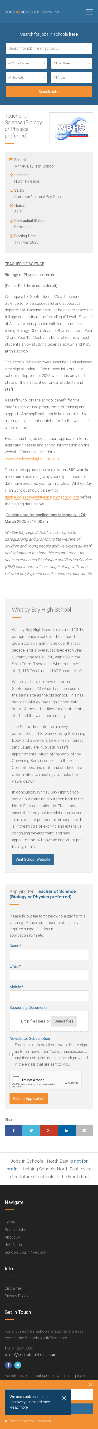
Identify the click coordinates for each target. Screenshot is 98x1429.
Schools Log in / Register (26, 1252)
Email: (15, 966)
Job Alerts (13, 1245)
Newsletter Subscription (30, 1038)
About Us (12, 1237)
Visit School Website (32, 859)
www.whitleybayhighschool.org (32, 458)
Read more (19, 1407)
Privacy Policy (16, 1296)
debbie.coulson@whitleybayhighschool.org (42, 497)
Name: (16, 946)
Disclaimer (13, 1288)
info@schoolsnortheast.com (32, 1354)
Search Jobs (15, 1229)
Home (10, 1222)
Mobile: (17, 987)
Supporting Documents (29, 1007)
